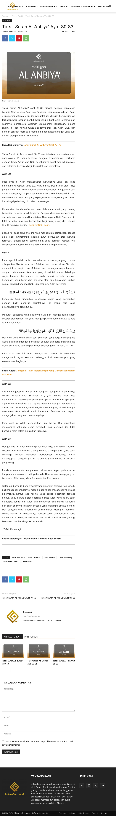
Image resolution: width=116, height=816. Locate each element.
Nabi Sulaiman (34, 557)
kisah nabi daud (18, 557)
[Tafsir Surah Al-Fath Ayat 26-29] (64, 650)
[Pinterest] (19, 38)
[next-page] (9, 670)
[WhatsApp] (26, 38)
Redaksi (12, 31)
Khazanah (31, 6)
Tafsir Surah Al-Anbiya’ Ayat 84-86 (58, 598)
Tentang (62, 813)
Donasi (95, 813)
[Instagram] (88, 785)
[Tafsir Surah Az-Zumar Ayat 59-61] (38, 650)
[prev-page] (4, 670)
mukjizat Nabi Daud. (39, 225)
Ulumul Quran (47, 6)
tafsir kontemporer (11, 561)
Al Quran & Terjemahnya (83, 6)
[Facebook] (5, 38)
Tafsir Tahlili (17, 16)
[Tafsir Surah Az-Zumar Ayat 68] (13, 650)
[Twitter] (12, 38)
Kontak (104, 813)
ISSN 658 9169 (104, 6)
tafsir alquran (49, 557)
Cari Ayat (64, 6)
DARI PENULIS (31, 637)
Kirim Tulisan (83, 813)
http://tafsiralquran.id (31, 616)
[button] (110, 6)
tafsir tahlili (27, 561)
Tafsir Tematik (13, 6)
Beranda (6, 16)
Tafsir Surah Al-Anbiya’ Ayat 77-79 (42, 145)
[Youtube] (102, 785)
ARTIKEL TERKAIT (12, 637)
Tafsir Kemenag (65, 557)
